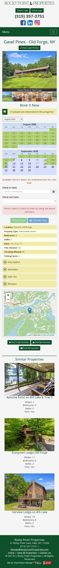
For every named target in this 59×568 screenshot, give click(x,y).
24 (37, 166)
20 (6, 166)
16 (29, 163)
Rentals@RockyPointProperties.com (29, 549)
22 (21, 166)
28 (14, 169)
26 (52, 166)
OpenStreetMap (48, 335)
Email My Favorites (30, 348)
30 (29, 169)
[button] (54, 53)
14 (14, 163)
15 (21, 163)
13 (6, 163)
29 (21, 169)
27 (6, 169)
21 (14, 166)
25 (45, 166)
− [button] (8, 299)
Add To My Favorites (20, 342)
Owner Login (22, 10)
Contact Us (45, 552)
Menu (6, 32)
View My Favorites (42, 342)
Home (11, 552)
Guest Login (37, 10)
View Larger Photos (30, 48)
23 (29, 166)
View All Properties (27, 552)
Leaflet (29, 335)
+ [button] (8, 295)
